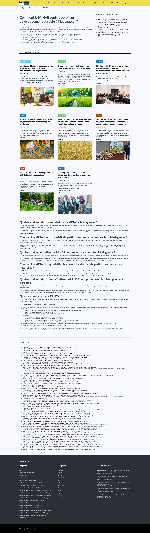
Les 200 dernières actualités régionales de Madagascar (35, 510)
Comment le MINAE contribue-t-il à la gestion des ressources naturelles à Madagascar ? (112, 23)
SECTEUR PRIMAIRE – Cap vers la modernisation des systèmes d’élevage (55, 392)
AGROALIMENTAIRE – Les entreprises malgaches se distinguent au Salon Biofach (57, 426)
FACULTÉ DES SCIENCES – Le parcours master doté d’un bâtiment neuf (56, 436)
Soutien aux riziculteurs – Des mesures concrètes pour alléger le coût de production (57, 378)
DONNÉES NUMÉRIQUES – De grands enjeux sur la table (49, 405)
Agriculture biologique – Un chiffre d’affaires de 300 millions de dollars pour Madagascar (59, 428)
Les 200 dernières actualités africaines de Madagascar (35, 513)
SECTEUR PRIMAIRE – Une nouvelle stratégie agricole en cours (50, 411)
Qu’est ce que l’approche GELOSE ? (108, 36)
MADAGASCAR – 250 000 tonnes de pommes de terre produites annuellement (54, 416)
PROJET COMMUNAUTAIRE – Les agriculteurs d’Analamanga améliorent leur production (58, 363)
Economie (86, 3)
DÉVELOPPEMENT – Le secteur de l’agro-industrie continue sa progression (57, 388)
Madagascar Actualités (27, 8)
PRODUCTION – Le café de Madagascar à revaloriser (47, 401)
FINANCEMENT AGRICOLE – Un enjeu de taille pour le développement (56, 441)
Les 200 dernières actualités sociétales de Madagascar (35, 498)
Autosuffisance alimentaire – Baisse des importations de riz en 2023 (52, 420)
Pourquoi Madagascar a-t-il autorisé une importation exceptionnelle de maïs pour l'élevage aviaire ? (60, 410)
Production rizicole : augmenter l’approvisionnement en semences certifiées (53, 413)
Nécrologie (61, 485)
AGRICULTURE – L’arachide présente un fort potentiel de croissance (52, 372)
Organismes (38, 8)
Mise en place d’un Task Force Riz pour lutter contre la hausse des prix (53, 380)
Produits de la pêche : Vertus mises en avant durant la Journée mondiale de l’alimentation (59, 444)
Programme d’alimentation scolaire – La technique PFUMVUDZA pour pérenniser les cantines (59, 357)
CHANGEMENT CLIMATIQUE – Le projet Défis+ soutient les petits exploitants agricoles (58, 424)
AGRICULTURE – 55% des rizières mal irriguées (45, 418)
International (25, 61)
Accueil (21, 470)
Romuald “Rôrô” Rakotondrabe (28, 480)
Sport (99, 115)
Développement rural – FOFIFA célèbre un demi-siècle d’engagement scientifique (74, 174)
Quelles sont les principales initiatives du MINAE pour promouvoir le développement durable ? (113, 33)
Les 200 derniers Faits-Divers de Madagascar (32, 500)
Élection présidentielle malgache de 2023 (31, 485)
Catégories (125, 3)
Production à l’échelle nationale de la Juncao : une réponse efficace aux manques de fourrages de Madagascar (64, 367)
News (22, 168)
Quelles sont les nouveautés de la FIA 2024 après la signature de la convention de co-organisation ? (36, 68)
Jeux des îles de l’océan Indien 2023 (29, 488)
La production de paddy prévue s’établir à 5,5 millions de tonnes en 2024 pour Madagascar (60, 390)
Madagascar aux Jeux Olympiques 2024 (30, 482)
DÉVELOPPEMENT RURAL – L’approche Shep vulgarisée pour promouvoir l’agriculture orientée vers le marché (65, 393)
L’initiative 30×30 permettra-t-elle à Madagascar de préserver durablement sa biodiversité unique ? (112, 68)
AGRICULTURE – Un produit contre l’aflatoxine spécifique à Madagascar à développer (55, 415)
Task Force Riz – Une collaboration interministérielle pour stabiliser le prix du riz (56, 382)
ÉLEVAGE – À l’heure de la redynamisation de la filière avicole (53, 387)
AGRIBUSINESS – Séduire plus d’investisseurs (48, 431)
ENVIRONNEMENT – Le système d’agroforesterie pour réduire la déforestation (57, 446)
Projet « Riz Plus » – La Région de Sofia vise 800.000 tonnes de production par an (55, 359)
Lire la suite (23, 85)
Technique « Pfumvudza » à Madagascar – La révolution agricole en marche (54, 421)
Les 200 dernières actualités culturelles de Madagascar (35, 495)
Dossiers (70, 3)
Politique (78, 3)
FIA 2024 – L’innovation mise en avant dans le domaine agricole (53, 395)
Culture (60, 482)
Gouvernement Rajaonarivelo (111, 3)
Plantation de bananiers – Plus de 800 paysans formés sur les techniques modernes (36, 121)
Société (99, 61)
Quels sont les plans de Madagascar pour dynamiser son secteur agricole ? (74, 67)
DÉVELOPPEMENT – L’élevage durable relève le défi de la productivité (52, 354)
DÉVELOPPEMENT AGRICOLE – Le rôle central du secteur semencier (51, 360)
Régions (60, 493)
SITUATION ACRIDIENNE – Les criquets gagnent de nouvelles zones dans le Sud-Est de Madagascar (60, 355)
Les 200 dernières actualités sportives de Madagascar (35, 503)
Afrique (60, 495)
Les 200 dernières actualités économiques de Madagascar (36, 493)
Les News (63, 3)
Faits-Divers (61, 477)
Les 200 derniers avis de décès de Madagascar (32, 508)
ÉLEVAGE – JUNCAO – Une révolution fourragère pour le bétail (50, 365)
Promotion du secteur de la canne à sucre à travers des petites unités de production (57, 377)
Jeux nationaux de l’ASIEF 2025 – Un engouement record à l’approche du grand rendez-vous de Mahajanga (112, 121)
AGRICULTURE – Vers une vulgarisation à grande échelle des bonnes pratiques (58, 443)
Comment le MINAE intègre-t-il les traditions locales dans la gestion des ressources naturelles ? (113, 30)
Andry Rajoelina (96, 3)
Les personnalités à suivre (26, 472)
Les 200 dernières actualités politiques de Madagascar (35, 490)
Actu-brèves (34, 352)
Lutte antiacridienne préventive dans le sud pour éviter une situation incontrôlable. (56, 373)
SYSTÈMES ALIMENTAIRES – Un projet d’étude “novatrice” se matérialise (56, 449)
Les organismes (23, 475)
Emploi (60, 490)
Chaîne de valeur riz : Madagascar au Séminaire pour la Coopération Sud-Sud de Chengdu (58, 403)
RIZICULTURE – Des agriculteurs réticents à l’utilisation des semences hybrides (58, 434)
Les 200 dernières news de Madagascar (30, 505)
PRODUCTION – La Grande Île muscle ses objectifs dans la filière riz (52, 400)
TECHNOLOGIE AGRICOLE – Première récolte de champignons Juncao (52, 362)
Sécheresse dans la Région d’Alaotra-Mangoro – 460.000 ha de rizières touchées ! (57, 383)
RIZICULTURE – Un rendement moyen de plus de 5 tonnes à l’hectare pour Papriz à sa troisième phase (74, 121)
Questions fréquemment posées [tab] (106, 14)
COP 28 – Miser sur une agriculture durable (48, 438)
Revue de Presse (53, 3)
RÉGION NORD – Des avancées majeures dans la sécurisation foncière (56, 439)
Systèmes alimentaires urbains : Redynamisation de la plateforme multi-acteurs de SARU (61, 433)
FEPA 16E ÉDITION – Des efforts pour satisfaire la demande (50, 423)
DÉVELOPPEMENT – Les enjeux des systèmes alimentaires (48, 350)
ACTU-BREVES (39, 385)
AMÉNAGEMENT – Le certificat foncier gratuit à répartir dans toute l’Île (54, 429)
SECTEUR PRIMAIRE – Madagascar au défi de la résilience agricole (36, 173)
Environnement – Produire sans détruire (45, 448)
